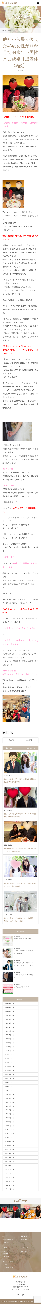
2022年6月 (9, 1153)
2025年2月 (9, 1047)
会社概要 (5, 1265)
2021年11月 (9, 1181)
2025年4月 (9, 1039)
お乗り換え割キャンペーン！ (22, 987)
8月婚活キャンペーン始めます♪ (23, 939)
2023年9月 (9, 1094)
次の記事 (29, 740)
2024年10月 (9, 1062)
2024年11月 (9, 1058)
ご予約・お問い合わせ (26, 1251)
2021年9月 (9, 1189)
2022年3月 (9, 1165)
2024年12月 (9, 1054)
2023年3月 (9, 1118)
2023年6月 (9, 1106)
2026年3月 (9, 1015)
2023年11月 (9, 1086)
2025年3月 (9, 1043)
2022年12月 (9, 1129)
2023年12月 (9, 1082)
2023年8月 (9, 1098)
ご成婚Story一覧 (30, 748)
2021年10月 (9, 1185)
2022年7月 (9, 1149)
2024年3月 (9, 1074)
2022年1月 (9, 1173)
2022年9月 (9, 1141)
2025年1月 (9, 1051)
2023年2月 (9, 1122)
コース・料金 (24, 1239)
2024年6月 (9, 1066)
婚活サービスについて (8, 1239)
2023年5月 (9, 1110)
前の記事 (11, 740)
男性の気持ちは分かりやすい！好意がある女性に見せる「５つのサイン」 (23, 965)
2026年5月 (9, 1007)
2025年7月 (9, 1035)
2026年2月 (9, 1019)
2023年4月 (9, 1114)
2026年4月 (9, 1011)
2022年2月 (9, 1169)
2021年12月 (9, 1177)
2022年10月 (9, 1137)
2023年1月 (9, 1126)
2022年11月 (9, 1133)
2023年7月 (9, 1102)
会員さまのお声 (6, 1256)
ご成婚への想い (6, 1242)
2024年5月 (9, 1070)
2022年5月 (9, 1157)
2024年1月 (9, 1078)
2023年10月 (9, 1090)
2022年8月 (9, 1145)
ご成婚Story (5, 1253)
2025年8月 (9, 1031)
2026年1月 (9, 1023)
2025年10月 (9, 1027)
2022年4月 (9, 1161)
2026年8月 (9, 1003)
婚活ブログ (5, 1251)
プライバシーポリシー (8, 1267)
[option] (13, 1211)
